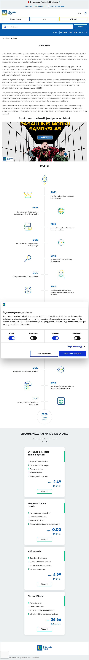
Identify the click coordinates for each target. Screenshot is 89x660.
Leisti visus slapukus (72, 354)
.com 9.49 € (73, 32)
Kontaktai (28, 6)
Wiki (44, 19)
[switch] (33, 338)
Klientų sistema (15, 19)
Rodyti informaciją (74, 347)
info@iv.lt (42, 6)
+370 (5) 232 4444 (57, 6)
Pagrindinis (5, 38)
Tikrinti (80, 27)
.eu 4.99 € (64, 32)
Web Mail (73, 19)
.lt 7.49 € (55, 32)
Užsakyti (44, 491)
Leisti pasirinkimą (44, 354)
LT (79, 13)
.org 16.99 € (82, 32)
